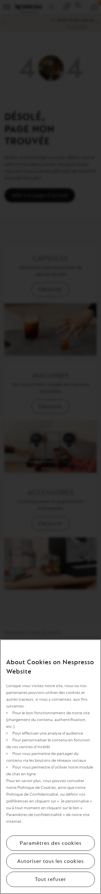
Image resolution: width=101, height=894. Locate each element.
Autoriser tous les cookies (50, 861)
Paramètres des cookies (51, 843)
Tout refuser (50, 879)
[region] (50, 766)
